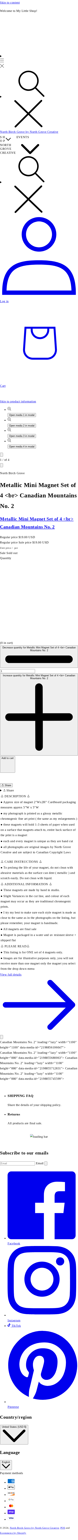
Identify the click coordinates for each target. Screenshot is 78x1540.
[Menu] (2, 61)
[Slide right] (1, 465)
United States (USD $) (14, 1426)
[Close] (1, 1037)
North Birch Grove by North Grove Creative (34, 1527)
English (6, 1462)
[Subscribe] (45, 1163)
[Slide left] (1, 455)
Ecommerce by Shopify (13, 1533)
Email (40, 1163)
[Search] (39, 99)
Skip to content (10, 2)
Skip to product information (18, 401)
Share (7, 785)
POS (62, 1527)
